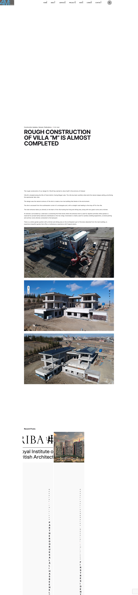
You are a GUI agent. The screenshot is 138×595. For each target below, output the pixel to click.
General (40, 127)
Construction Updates (31, 127)
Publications (48, 127)
